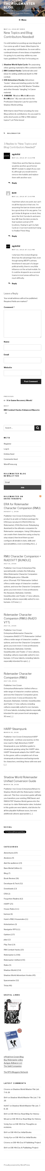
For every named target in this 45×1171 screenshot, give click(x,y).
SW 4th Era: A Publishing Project (27, 1142)
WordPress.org (10, 464)
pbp (5, 940)
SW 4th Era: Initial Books (21, 1132)
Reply (14, 183)
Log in (6, 449)
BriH (22, 29)
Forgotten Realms (11, 899)
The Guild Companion (13, 1066)
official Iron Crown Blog (14, 1057)
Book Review (9, 878)
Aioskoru (7, 858)
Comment (9, 307)
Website (8, 367)
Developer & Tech (11, 883)
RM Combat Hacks (12, 950)
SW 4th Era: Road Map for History (24, 1114)
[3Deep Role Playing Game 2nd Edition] (13, 1050)
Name (6, 342)
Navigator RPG (10, 929)
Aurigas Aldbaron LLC (13, 1063)
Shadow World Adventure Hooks (18, 975)
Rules (6, 965)
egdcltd (16, 154)
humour (7, 914)
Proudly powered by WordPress (17, 1165)
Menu (23, 20)
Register (7, 444)
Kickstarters (9, 924)
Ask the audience (11, 863)
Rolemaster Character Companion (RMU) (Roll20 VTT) (20, 618)
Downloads (8, 889)
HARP (6, 904)
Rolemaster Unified (12, 960)
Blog (6, 873)
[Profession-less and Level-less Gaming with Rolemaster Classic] (13, 1023)
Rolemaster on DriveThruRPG (13, 497)
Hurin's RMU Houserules (14, 919)
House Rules (9, 909)
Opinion (7, 934)
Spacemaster (9, 980)
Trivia (6, 985)
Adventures (9, 853)
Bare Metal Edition (12, 868)
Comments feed (11, 459)
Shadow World (10, 970)
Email (6, 355)
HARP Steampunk (15, 729)
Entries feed (9, 454)
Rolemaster (13, 133)
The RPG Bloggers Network (16, 1072)
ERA (6, 894)
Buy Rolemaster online (13, 1060)
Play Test (8, 945)
